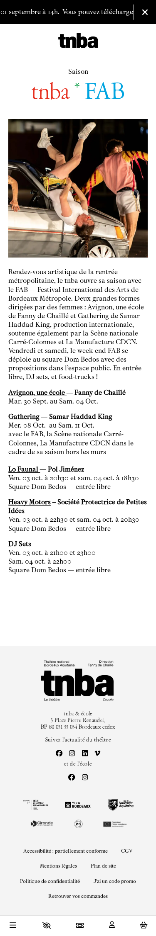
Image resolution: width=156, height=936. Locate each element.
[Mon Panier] (143, 925)
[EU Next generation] (114, 823)
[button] (46, 925)
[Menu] (12, 926)
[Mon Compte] (112, 925)
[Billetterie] (80, 925)
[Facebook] (59, 753)
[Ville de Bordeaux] (78, 805)
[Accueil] (78, 41)
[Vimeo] (97, 753)
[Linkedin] (85, 753)
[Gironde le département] (41, 823)
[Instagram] (72, 753)
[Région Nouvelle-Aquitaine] (121, 805)
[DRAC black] (35, 805)
